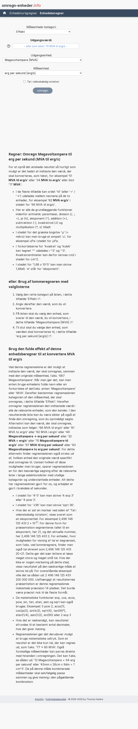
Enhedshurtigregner (23, 13)
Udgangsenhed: (41, 55)
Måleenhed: (41, 68)
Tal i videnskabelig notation (43, 81)
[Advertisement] (43, 123)
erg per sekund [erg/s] (32, 336)
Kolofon (39, 699)
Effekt (32, 299)
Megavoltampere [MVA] (52, 322)
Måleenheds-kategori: (41, 27)
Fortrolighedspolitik (56, 699)
